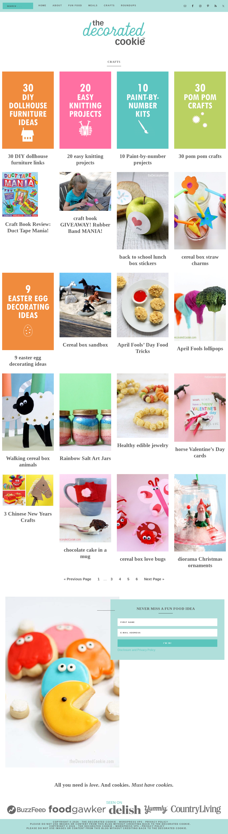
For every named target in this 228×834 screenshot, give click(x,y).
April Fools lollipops (200, 348)
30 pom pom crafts (200, 156)
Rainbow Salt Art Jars (85, 458)
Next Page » (154, 579)
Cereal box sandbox (85, 345)
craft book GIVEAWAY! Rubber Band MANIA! (85, 224)
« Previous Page (77, 579)
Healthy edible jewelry (142, 445)
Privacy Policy (156, 822)
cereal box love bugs (143, 559)
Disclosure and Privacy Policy (136, 649)
